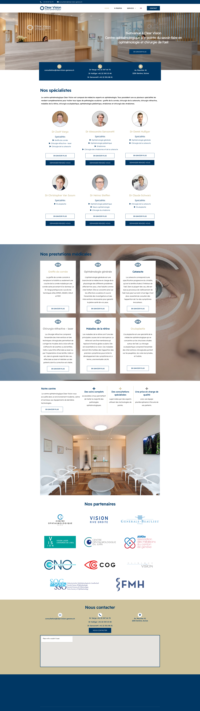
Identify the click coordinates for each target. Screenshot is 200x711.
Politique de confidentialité (131, 688)
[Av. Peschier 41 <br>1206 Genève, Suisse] (140, 615)
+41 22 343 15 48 (104, 73)
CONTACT (153, 8)
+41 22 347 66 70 (104, 70)
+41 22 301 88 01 (105, 77)
